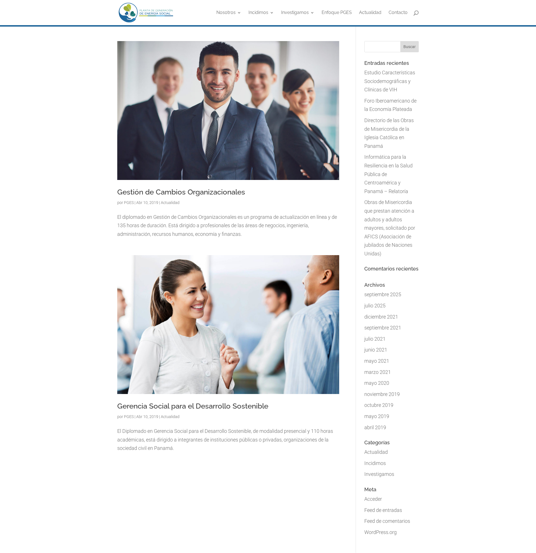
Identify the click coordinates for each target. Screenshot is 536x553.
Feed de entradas (383, 510)
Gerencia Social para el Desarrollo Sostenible (192, 406)
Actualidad (370, 13)
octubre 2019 (378, 405)
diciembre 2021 (381, 317)
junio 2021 (375, 350)
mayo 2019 (376, 416)
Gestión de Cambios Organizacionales (181, 192)
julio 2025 (375, 305)
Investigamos (295, 13)
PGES (129, 202)
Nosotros (226, 13)
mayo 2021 (376, 361)
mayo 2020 (376, 383)
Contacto (398, 13)
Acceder (373, 499)
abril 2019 (375, 427)
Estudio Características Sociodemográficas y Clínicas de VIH (389, 81)
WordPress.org (380, 532)
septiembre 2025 (382, 294)
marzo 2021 (377, 372)
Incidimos (258, 13)
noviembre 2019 (382, 394)
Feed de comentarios (387, 521)
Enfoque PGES (337, 13)
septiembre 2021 (382, 328)
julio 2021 (375, 339)
